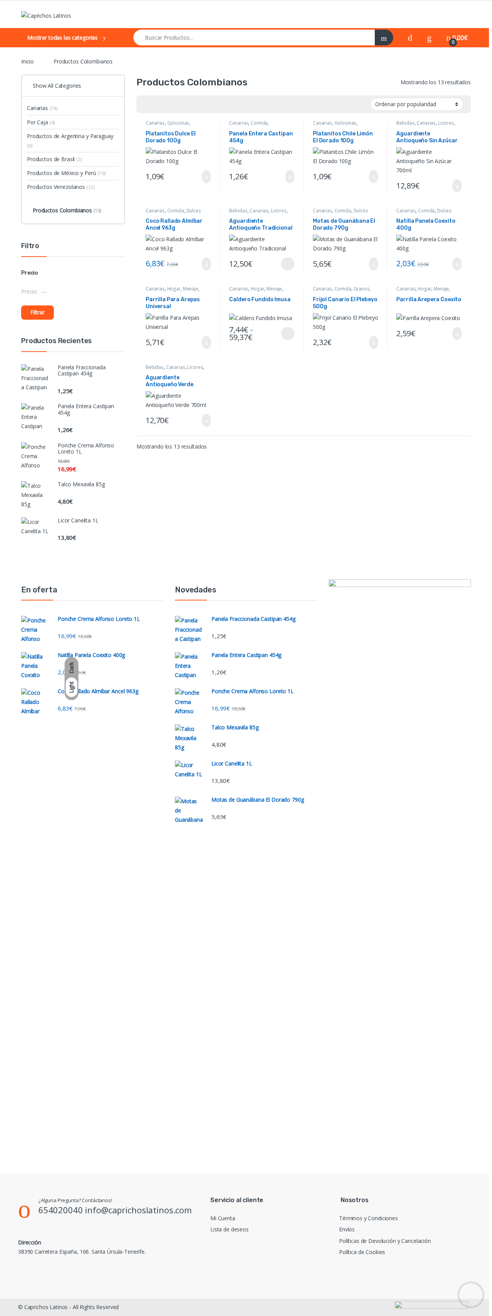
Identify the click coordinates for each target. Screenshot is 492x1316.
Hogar (174, 288)
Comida (259, 123)
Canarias (155, 123)
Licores (446, 123)
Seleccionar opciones (280, 263)
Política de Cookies (362, 1252)
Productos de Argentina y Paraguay (70, 140)
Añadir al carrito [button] (203, 176)
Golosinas (178, 123)
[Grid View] (147, 104)
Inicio (27, 61)
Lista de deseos (229, 1229)
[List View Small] (180, 104)
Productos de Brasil (54, 159)
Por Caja (41, 122)
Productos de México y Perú (66, 173)
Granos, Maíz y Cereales (342, 291)
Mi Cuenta (222, 1218)
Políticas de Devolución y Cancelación (385, 1240)
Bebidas (405, 123)
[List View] (169, 104)
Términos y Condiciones (368, 1218)
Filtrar (37, 312)
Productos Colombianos (67, 210)
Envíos (347, 1229)
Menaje (190, 288)
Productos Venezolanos (61, 186)
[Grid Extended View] (158, 104)
